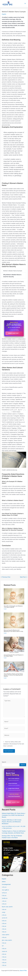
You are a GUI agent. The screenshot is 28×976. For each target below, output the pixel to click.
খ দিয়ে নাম (4, 909)
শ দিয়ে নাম (4, 960)
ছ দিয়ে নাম (4, 915)
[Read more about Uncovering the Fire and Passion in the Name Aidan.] (14, 645)
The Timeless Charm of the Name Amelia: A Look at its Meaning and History (13, 675)
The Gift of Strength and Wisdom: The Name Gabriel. (13, 606)
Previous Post (5, 577)
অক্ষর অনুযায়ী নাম (5, 890)
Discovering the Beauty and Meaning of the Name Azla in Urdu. (13, 630)
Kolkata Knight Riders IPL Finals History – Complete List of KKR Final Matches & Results (14, 815)
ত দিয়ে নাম (4, 923)
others (4, 881)
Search (4, 762)
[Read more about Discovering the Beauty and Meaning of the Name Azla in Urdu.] (14, 620)
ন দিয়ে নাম (4, 929)
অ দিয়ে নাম (4, 887)
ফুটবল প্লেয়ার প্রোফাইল (7, 940)
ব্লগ (3, 946)
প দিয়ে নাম (4, 932)
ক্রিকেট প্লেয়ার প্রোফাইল (7, 907)
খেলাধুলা (3, 912)
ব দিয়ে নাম (4, 943)
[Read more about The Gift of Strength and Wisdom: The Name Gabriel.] (14, 596)
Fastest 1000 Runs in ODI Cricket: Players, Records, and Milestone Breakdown (11, 821)
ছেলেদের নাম (4, 918)
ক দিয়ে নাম (4, 904)
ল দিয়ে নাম (4, 957)
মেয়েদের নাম (4, 951)
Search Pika (23, 970)
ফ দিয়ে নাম (4, 937)
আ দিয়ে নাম (4, 893)
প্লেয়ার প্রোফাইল (5, 934)
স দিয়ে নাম (4, 962)
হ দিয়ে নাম (4, 965)
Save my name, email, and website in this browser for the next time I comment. (13, 744)
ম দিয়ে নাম (4, 948)
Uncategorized (6, 884)
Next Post (23, 577)
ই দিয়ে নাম (4, 895)
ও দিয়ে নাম (4, 901)
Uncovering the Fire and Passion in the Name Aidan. (13, 655)
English (4, 14)
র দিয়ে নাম (4, 954)
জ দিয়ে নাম (4, 921)
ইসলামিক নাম (4, 898)
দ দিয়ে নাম (4, 926)
